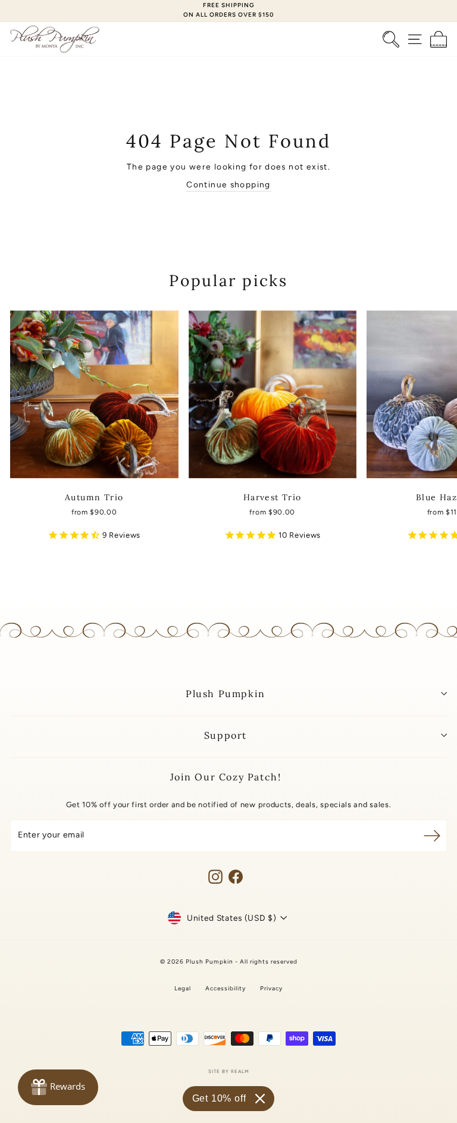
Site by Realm (228, 1071)
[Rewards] (58, 1087)
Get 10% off (219, 1098)
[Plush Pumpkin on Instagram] (215, 877)
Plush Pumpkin (225, 693)
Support (225, 735)
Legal (182, 988)
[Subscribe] (432, 836)
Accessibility (225, 988)
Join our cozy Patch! (225, 777)
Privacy (271, 988)
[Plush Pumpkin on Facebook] (235, 877)
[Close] (260, 1098)
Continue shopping (228, 184)
